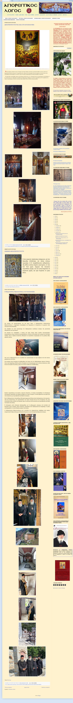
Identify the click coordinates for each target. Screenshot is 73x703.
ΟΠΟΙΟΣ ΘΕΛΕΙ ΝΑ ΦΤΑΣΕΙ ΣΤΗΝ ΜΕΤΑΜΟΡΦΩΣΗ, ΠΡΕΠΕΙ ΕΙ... (61, 243)
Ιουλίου (57, 245)
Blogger (39, 695)
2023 (55, 221)
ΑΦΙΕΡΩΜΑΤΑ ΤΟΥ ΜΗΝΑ (56, 18)
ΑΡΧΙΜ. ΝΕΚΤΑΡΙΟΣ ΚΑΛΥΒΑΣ (13, 246)
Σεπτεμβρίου (58, 230)
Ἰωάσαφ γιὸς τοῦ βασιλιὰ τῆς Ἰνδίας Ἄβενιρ (62, 574)
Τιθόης (68, 573)
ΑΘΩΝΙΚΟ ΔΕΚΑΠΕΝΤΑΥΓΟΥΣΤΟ (14, 251)
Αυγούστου (57, 232)
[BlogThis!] (26, 244)
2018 (55, 260)
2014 (55, 267)
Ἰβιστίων (57, 573)
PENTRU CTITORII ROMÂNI (20, 19)
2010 (55, 273)
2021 (55, 224)
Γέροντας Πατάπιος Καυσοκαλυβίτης (22, 684)
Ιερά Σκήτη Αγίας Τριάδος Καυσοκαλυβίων (34, 684)
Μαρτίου (57, 252)
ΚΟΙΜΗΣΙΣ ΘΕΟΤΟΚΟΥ (34, 246)
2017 (55, 262)
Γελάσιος (62, 575)
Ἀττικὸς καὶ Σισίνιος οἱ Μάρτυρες (64, 572)
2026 (55, 216)
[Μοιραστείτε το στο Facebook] (29, 244)
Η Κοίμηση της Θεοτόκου (15, 286)
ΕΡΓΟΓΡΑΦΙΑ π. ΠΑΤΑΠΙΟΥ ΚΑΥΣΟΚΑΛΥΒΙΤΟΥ (26, 18)
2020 (55, 257)
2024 (55, 219)
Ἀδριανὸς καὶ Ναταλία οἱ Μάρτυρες (61, 571)
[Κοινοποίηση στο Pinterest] (30, 244)
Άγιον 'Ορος (9, 286)
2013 (55, 268)
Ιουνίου (57, 247)
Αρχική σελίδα (26, 687)
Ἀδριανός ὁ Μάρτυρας (62, 573)
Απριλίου (57, 250)
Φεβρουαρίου (58, 253)
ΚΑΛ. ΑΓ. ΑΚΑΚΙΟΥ (21, 246)
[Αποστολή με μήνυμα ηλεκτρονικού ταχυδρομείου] (25, 244)
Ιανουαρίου (57, 255)
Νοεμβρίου (57, 227)
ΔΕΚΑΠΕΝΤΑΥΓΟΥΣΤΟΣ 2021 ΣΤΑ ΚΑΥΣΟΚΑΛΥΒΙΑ (19, 24)
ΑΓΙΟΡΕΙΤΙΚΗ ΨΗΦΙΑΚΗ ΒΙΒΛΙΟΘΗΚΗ (9, 19)
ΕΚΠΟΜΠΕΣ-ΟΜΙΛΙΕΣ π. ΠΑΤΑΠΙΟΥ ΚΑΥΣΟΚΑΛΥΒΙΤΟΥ (42, 18)
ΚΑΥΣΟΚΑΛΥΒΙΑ (27, 246)
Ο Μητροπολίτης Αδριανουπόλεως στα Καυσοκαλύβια (20, 291)
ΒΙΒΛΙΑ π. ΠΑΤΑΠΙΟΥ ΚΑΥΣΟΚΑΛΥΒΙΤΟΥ (11, 18)
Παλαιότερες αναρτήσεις (46, 687)
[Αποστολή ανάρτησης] (24, 244)
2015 (55, 265)
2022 (55, 222)
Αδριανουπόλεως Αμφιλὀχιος (12, 684)
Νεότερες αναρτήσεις (8, 687)
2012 (55, 270)
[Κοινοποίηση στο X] (28, 244)
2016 (55, 263)
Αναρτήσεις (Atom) (12, 689)
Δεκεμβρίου (58, 225)
